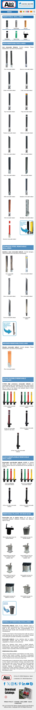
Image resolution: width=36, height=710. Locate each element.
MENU (9, 12)
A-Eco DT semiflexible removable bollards (26, 484)
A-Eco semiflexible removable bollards (9, 484)
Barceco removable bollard (26, 69)
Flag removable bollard (26, 111)
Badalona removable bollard (26, 196)
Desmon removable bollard (9, 239)
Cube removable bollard (26, 90)
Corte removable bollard (9, 154)
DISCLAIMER (23, 701)
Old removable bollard (9, 217)
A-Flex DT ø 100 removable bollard (26, 407)
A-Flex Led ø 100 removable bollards (18, 451)
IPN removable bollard (26, 175)
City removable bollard (9, 69)
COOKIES (16, 701)
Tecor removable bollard (26, 296)
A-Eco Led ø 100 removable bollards (26, 506)
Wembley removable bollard (26, 217)
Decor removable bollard (9, 296)
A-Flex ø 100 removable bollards (9, 407)
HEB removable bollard (9, 196)
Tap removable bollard (9, 111)
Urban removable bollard (9, 90)
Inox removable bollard (9, 274)
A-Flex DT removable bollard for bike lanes (9, 429)
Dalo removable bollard (26, 154)
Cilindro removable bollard (26, 133)
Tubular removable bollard (9, 133)
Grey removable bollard (9, 175)
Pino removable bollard (9, 369)
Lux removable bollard (26, 318)
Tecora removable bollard (9, 317)
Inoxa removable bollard (26, 273)
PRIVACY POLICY (8, 701)
